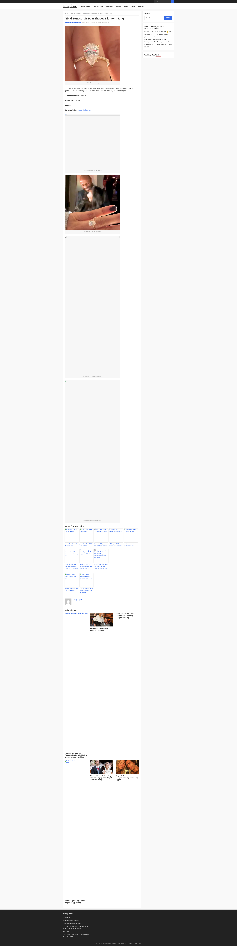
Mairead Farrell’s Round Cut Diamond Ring (71, 589)
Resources (109, 6)
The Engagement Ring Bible (108, 943)
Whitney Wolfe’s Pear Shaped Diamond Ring (115, 545)
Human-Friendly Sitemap (71, 920)
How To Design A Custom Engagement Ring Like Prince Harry (87, 590)
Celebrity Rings (98, 6)
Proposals (140, 6)
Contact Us (66, 918)
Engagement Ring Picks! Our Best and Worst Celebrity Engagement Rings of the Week (101, 567)
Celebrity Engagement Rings (78, 13)
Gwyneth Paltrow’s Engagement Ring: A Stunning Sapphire (127, 778)
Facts (133, 6)
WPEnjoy (124, 943)
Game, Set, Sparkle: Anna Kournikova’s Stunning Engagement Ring (125, 616)
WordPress (138, 943)
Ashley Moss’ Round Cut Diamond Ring (71, 545)
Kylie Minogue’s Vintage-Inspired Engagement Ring (100, 629)
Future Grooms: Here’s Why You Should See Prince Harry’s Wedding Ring (71, 567)
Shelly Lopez (85, 22)
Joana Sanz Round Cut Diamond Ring (86, 545)
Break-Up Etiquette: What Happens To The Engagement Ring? (86, 566)
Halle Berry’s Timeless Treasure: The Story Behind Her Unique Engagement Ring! (76, 755)
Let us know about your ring (72, 923)
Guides (118, 6)
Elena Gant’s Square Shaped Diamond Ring (100, 545)
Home (66, 13)
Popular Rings (85, 6)
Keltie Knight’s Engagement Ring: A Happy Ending (75, 902)
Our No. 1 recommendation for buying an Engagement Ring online (75, 927)
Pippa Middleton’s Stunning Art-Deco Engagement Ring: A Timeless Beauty (101, 778)
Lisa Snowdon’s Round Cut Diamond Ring (130, 545)
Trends (126, 6)
